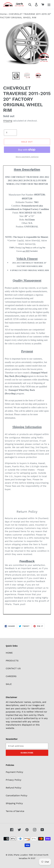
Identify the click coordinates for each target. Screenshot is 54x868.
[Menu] (49, 4)
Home (3, 14)
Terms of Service (15, 811)
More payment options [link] (27, 156)
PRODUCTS (12, 660)
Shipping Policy (14, 803)
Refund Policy (13, 787)
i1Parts (16, 855)
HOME (9, 652)
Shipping (7, 120)
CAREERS (11, 676)
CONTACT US (13, 668)
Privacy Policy (13, 779)
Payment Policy (14, 772)
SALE (9, 684)
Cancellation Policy (16, 795)
